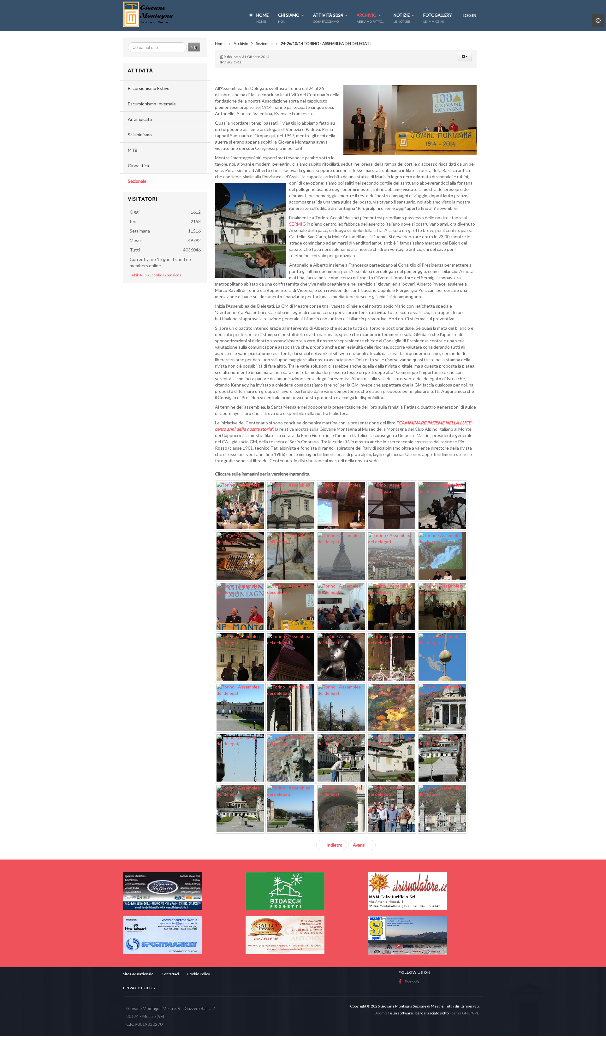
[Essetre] (407, 934)
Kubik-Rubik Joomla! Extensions (155, 275)
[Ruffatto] (162, 890)
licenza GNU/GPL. (464, 1013)
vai (194, 47)
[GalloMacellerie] (285, 934)
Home (220, 43)
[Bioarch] (285, 890)
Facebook (412, 982)
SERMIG (298, 224)
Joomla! (382, 1013)
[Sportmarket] (162, 934)
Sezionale (264, 43)
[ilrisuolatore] (407, 890)
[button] (465, 56)
